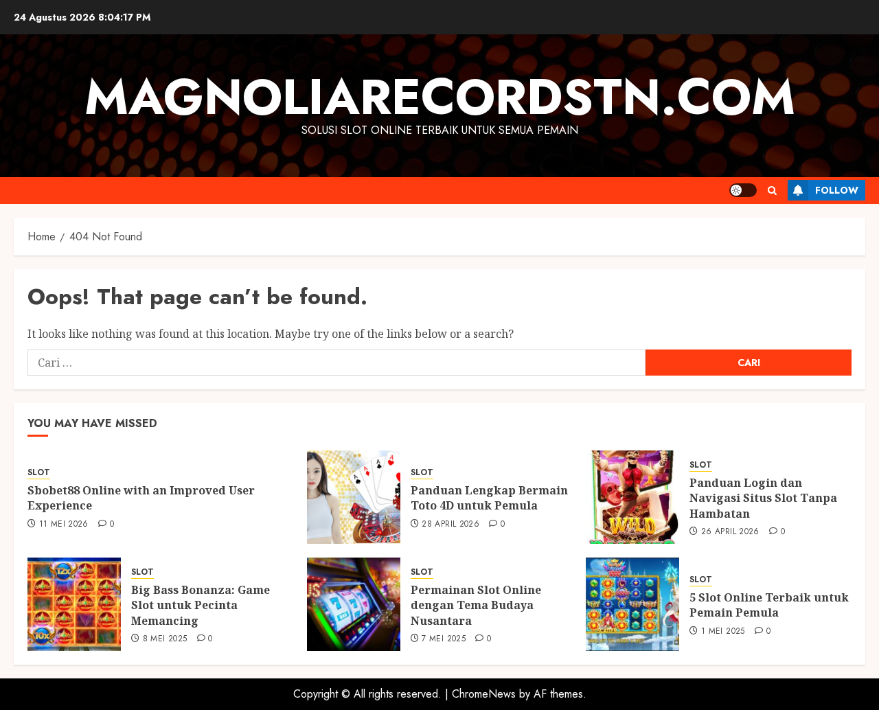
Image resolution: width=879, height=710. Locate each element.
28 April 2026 (450, 524)
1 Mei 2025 (723, 631)
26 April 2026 (730, 532)
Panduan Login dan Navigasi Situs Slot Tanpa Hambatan (763, 498)
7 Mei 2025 (444, 639)
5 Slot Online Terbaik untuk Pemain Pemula (769, 605)
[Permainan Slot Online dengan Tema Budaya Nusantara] (353, 604)
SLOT (38, 473)
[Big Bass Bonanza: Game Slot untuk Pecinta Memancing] (74, 604)
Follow (836, 190)
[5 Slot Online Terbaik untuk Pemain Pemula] (632, 604)
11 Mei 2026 (64, 524)
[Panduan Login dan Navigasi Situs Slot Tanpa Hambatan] (632, 497)
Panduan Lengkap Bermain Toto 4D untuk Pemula (489, 498)
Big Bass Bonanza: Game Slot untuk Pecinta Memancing (200, 605)
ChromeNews (484, 694)
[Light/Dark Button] (743, 190)
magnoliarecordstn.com (439, 97)
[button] (772, 190)
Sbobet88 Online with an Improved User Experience (141, 498)
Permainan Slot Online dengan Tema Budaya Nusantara (476, 605)
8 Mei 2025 (165, 639)
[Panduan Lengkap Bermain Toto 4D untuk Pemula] (353, 497)
